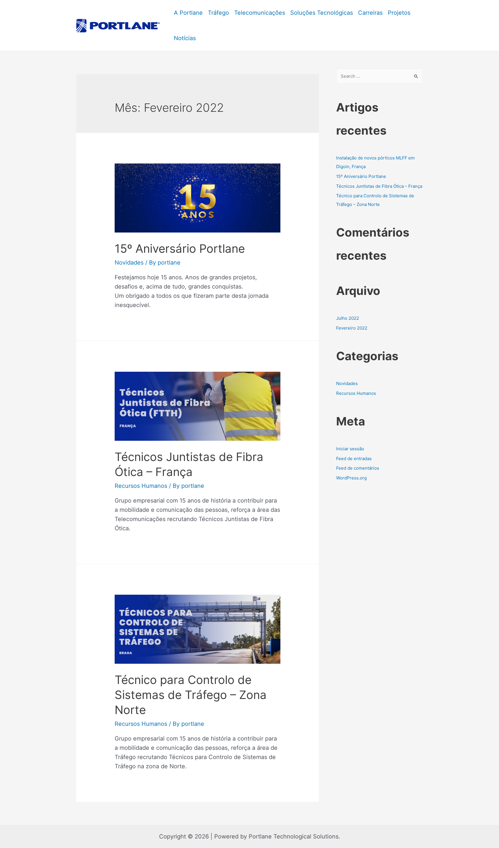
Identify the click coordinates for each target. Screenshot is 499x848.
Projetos (399, 12)
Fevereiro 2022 (351, 328)
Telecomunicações (259, 12)
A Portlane (188, 12)
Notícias (185, 38)
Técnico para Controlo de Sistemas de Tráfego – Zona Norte (191, 695)
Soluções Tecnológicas (321, 12)
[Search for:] (379, 76)
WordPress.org (351, 478)
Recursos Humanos (141, 485)
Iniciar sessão (350, 448)
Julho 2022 (347, 318)
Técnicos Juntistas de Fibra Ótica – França (379, 186)
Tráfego (218, 12)
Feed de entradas (354, 458)
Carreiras (370, 12)
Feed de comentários (357, 468)
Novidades (129, 262)
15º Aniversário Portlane (180, 248)
